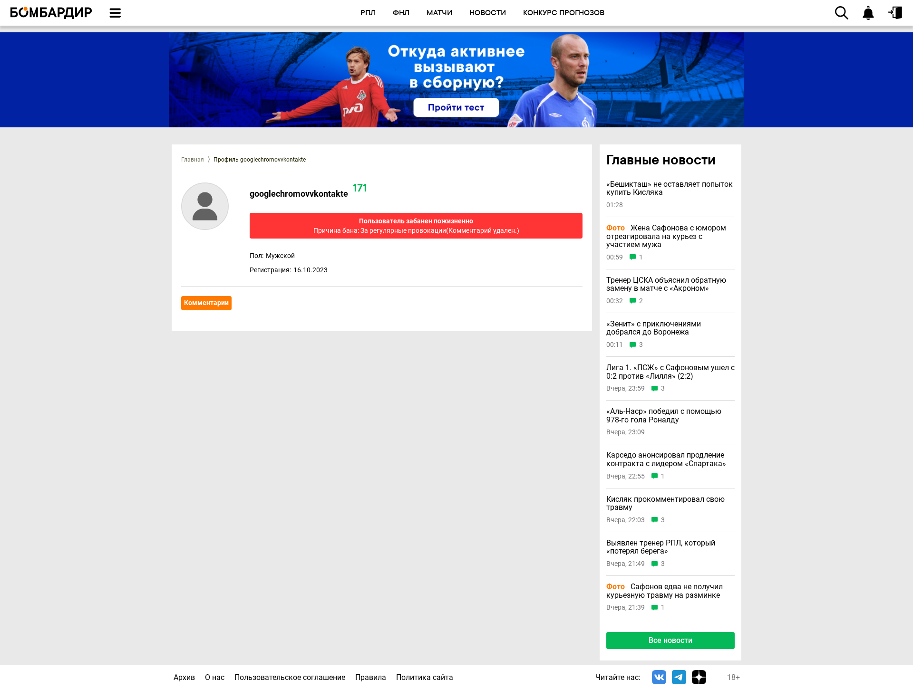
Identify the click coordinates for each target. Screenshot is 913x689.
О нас (214, 677)
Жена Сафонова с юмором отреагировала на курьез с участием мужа (666, 236)
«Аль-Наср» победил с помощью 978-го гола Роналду (663, 415)
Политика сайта (424, 677)
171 (360, 188)
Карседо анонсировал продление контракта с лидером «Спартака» (666, 459)
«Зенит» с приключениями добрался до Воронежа (653, 328)
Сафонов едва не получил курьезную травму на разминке (664, 591)
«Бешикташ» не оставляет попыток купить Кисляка (669, 188)
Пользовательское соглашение (289, 677)
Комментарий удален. (482, 230)
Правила (370, 677)
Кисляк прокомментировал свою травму (665, 503)
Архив (184, 677)
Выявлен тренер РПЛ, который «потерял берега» (660, 547)
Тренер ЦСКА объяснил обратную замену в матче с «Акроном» (666, 284)
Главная (192, 159)
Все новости (670, 640)
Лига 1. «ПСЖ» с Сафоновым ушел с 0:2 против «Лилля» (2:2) (670, 372)
